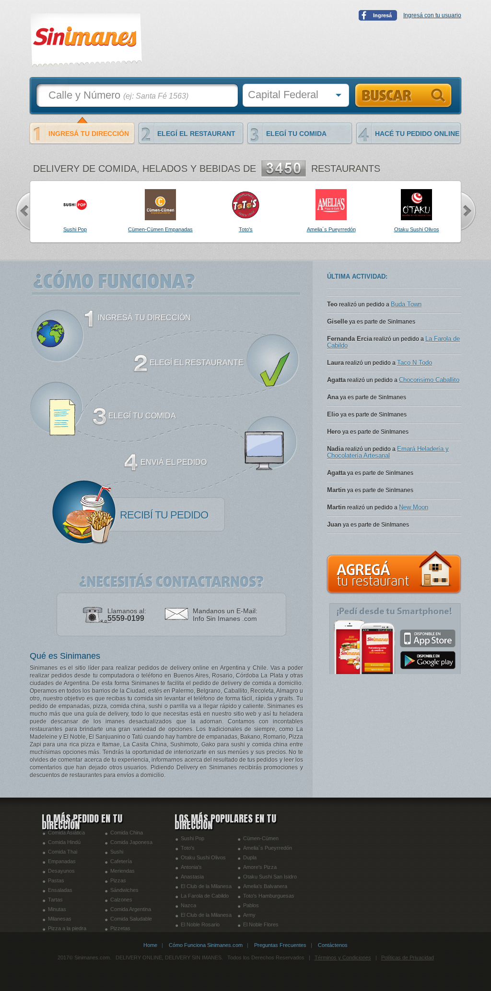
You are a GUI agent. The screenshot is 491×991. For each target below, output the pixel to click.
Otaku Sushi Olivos (203, 857)
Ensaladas (60, 890)
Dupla (250, 857)
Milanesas (59, 919)
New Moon (413, 533)
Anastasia (192, 876)
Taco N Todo (414, 388)
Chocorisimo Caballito (429, 405)
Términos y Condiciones (343, 957)
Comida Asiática (66, 832)
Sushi (116, 852)
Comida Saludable (131, 919)
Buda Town (406, 330)
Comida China (126, 832)
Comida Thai (62, 852)
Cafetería (121, 861)
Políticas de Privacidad (407, 957)
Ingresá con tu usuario (432, 15)
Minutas (57, 909)
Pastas (56, 880)
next (468, 211)
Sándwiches (124, 890)
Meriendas (122, 871)
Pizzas (118, 880)
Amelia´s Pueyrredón (267, 848)
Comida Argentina (130, 909)
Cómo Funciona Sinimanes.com (206, 945)
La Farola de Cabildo (205, 896)
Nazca (188, 905)
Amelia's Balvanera (265, 886)
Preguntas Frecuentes (280, 945)
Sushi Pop (192, 838)
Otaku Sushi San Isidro (270, 876)
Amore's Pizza (260, 867)
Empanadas (62, 861)
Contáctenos (333, 945)
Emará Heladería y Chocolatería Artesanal (388, 478)
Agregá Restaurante (394, 573)
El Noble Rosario (200, 924)
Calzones (121, 899)
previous (22, 211)
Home (150, 945)
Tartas (55, 899)
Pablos (251, 905)
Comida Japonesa (131, 842)
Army (249, 915)
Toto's (188, 848)
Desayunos (61, 871)
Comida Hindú (64, 842)
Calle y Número (118, 95)
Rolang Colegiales (419, 312)
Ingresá (382, 15)
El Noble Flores (261, 924)
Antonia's (191, 867)
